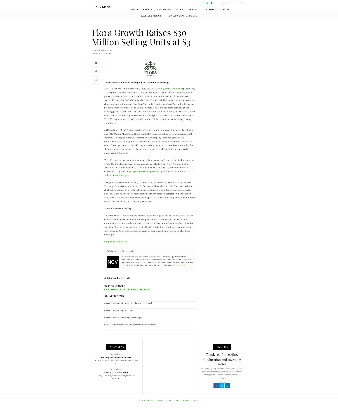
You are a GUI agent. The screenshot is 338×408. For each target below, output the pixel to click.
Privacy (176, 400)
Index (179, 9)
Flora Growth (139, 289)
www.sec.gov (121, 175)
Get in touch (180, 265)
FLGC (123, 289)
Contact (168, 400)
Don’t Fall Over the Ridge (116, 372)
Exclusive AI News (151, 16)
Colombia (111, 289)
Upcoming (211, 9)
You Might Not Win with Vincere (116, 357)
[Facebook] (96, 64)
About (159, 400)
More (226, 9)
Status (196, 400)
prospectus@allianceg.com (143, 171)
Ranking (193, 9)
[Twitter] (96, 73)
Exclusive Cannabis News (182, 16)
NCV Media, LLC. (148, 400)
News (134, 9)
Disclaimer (186, 400)
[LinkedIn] (96, 81)
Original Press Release (115, 241)
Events (147, 9)
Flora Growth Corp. (175, 88)
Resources (164, 9)
